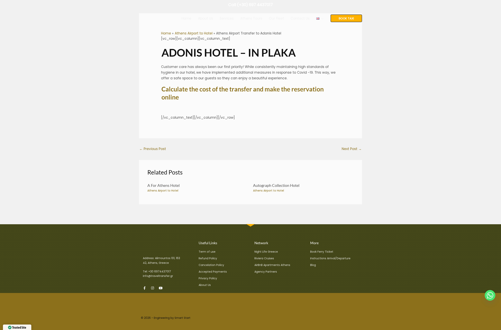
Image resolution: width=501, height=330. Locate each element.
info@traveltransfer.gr (158, 276)
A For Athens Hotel (163, 185)
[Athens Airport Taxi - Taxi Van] (153, 18)
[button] (321, 18)
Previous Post (152, 148)
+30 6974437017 (159, 271)
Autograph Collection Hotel (276, 185)
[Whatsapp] (490, 295)
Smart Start (182, 318)
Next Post (352, 148)
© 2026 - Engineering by (158, 318)
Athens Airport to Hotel (162, 191)
